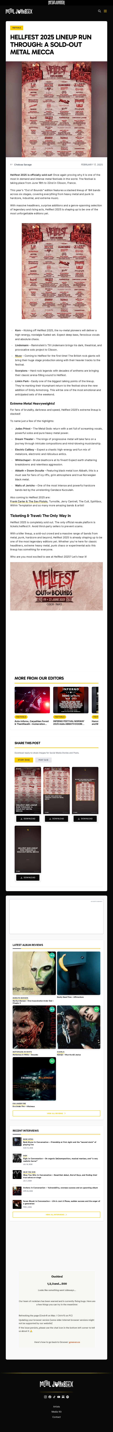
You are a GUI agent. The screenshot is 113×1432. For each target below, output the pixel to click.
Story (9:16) (24, 760)
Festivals (16, 28)
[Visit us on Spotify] (67, 1397)
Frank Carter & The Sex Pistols (29, 501)
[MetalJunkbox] (19, 11)
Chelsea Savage (23, 164)
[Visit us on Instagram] (45, 1397)
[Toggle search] (99, 11)
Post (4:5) (43, 760)
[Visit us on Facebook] (50, 1397)
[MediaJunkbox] (56, 3)
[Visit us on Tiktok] (54, 1397)
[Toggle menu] (105, 11)
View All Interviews (55, 1215)
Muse (18, 355)
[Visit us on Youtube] (58, 1397)
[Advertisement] (56, 641)
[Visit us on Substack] (63, 1397)
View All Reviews (55, 1113)
